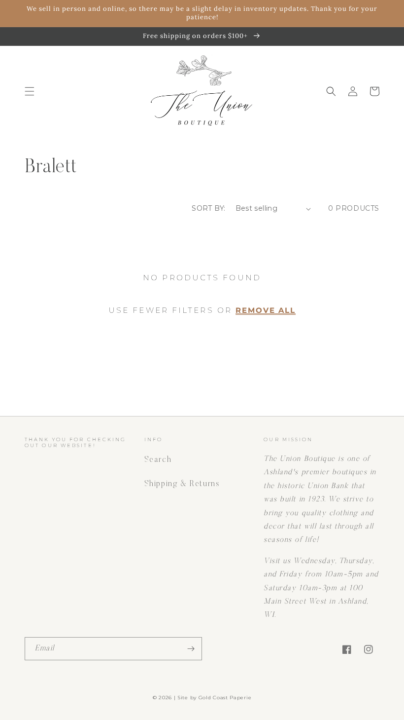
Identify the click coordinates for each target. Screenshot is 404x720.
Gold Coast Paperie (225, 697)
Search (158, 460)
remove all (266, 310)
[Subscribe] (191, 648)
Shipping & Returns (182, 484)
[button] (29, 91)
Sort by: (208, 208)
